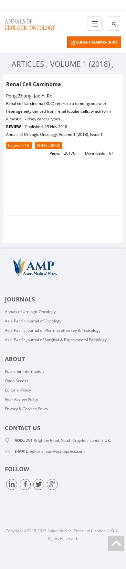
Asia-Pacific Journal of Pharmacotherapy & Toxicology (52, 330)
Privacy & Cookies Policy (26, 409)
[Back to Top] (116, 543)
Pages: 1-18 (19, 145)
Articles (28, 64)
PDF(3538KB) (48, 145)
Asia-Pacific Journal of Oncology (33, 321)
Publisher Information (24, 371)
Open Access (16, 380)
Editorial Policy (18, 390)
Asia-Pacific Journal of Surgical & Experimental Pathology (56, 339)
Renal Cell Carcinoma (33, 84)
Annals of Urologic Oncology (30, 311)
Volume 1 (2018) (80, 64)
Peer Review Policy (21, 399)
